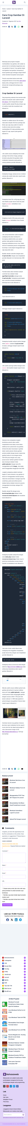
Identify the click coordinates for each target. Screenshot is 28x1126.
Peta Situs (6, 1101)
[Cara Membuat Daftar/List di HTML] (4, 1011)
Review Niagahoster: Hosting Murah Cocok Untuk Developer (17, 1037)
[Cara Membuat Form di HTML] (4, 1029)
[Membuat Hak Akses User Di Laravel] (5, 781)
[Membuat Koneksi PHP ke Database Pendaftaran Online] (4, 1056)
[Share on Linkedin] (15, 27)
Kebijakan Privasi (7, 1099)
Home (3, 9)
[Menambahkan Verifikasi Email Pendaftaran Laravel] (5, 804)
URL (3, 881)
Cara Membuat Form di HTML (17, 1030)
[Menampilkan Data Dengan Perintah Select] (4, 1023)
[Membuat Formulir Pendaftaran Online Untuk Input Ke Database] (4, 1004)
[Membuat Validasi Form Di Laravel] (5, 789)
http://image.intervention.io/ (10, 731)
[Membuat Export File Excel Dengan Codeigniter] (4, 1050)
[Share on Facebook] (9, 27)
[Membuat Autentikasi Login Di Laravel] (5, 812)
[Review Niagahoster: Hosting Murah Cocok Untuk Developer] (4, 1036)
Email (4, 873)
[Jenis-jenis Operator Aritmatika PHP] (4, 1062)
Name (4, 865)
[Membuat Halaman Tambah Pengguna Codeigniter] (4, 1043)
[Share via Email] (22, 27)
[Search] (25, 2)
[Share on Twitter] (12, 27)
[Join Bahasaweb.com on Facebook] (7, 919)
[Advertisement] (14, 45)
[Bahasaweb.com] (14, 2)
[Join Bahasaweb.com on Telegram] (20, 919)
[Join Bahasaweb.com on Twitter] (11, 919)
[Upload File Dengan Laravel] (5, 819)
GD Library (5, 102)
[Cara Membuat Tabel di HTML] (4, 1017)
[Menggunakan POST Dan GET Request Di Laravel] (5, 797)
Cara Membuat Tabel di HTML (17, 1017)
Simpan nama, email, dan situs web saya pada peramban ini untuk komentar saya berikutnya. (13, 891)
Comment (5, 851)
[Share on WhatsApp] (18, 27)
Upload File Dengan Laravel (18, 819)
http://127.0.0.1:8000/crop (15, 667)
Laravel (9, 9)
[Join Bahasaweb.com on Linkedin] (16, 919)
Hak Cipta (5, 1097)
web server (22, 80)
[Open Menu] (3, 2)
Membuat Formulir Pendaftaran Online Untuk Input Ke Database (16, 1004)
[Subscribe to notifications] (23, 1114)
